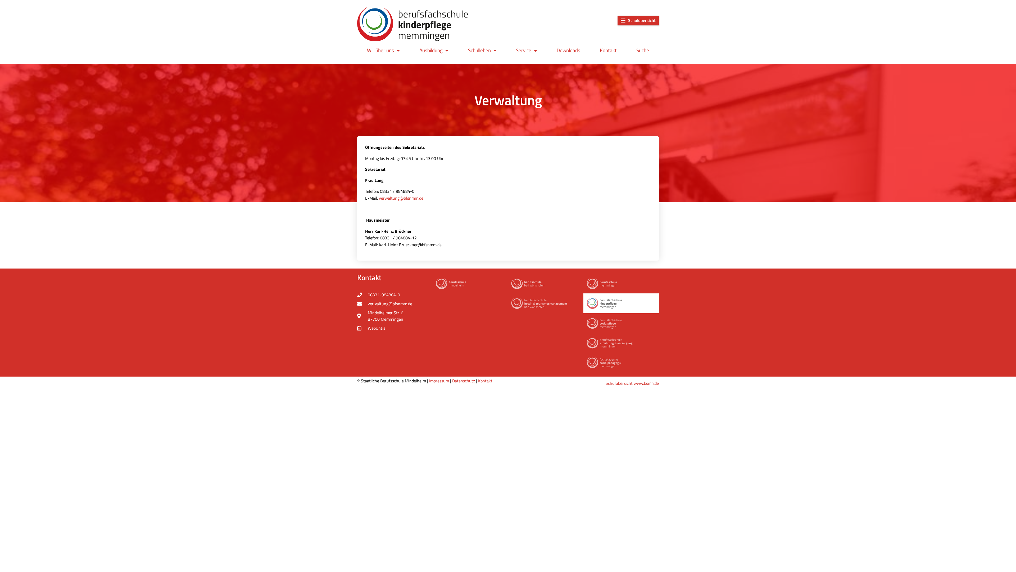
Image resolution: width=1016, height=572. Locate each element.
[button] (638, 20)
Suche (642, 50)
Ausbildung (431, 50)
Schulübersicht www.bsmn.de (632, 383)
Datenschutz (463, 381)
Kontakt (608, 50)
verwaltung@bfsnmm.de (401, 198)
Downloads (568, 50)
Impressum (439, 381)
